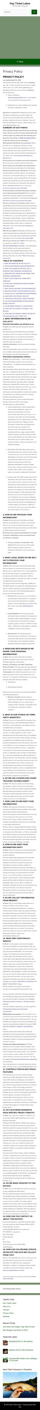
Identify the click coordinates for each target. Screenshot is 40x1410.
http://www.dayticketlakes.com (17, 97)
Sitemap (6, 1316)
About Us (6, 1306)
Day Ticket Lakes (20, 3)
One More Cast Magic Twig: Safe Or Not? (19, 1327)
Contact (6, 1310)
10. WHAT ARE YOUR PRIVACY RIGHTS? (16, 296)
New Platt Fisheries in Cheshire (17, 1369)
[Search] (34, 12)
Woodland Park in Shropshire (21, 1341)
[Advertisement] (20, 37)
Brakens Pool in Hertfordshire (21, 1350)
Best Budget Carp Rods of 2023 (15, 1330)
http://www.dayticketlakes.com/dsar (13, 245)
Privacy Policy (8, 1313)
